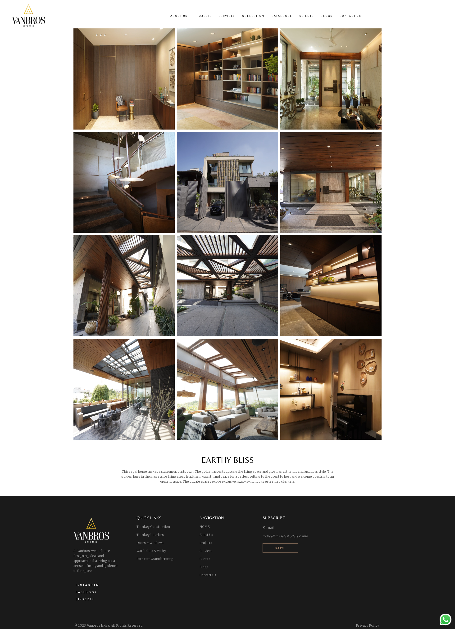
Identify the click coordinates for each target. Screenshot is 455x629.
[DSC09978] (227, 79)
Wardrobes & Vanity (151, 551)
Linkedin (85, 599)
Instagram (87, 585)
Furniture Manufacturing (154, 559)
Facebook (86, 592)
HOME (205, 527)
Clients (205, 559)
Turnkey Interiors (150, 535)
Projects (206, 543)
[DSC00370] (227, 182)
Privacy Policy (367, 625)
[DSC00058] (124, 79)
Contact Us (208, 575)
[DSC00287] (331, 285)
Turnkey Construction (153, 527)
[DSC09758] (124, 182)
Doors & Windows (150, 543)
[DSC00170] (124, 389)
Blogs (204, 567)
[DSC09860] (331, 79)
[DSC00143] (227, 389)
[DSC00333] (227, 285)
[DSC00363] (331, 182)
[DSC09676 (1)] (331, 389)
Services (206, 551)
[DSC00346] (124, 285)
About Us (206, 535)
